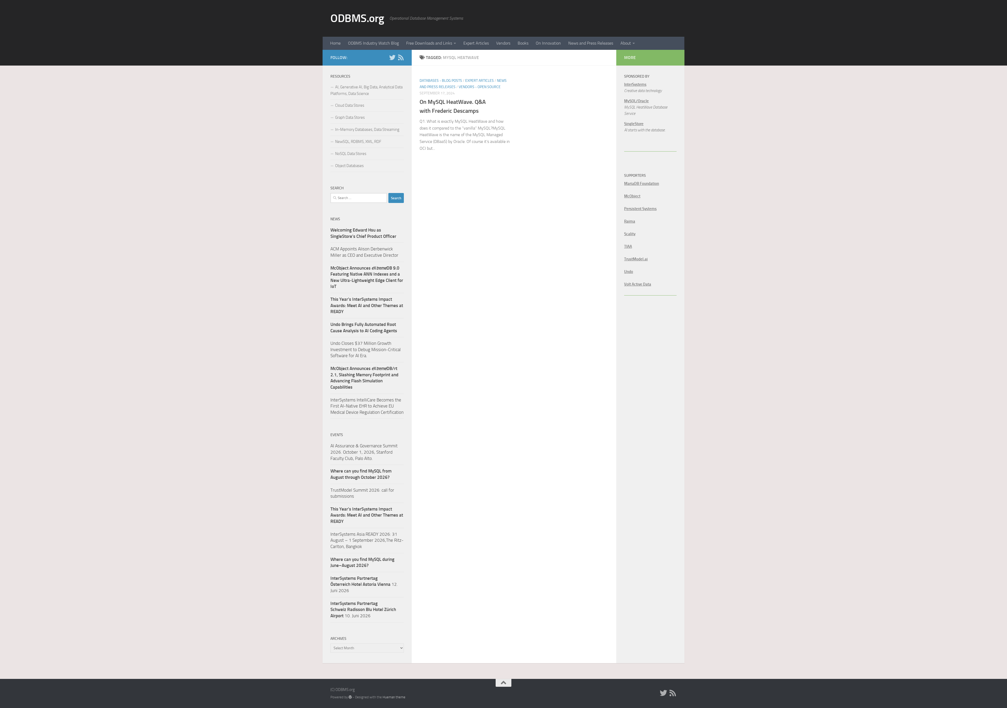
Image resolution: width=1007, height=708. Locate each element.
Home (335, 43)
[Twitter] (392, 57)
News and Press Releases (590, 43)
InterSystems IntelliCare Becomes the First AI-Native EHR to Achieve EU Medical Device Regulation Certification (367, 406)
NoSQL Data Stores (350, 153)
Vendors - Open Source (480, 87)
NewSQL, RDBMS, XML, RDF (358, 141)
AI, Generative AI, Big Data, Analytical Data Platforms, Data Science (366, 90)
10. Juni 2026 (363, 609)
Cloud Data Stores (349, 105)
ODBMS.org (357, 18)
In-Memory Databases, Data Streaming (367, 129)
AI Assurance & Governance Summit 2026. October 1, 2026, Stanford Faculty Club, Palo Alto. (364, 452)
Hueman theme (394, 697)
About (625, 43)
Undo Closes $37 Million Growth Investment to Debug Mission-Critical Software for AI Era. (365, 349)
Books (523, 43)
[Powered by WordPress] (350, 697)
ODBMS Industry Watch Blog (373, 43)
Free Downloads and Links (429, 43)
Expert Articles (476, 43)
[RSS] (401, 57)
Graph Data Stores (350, 117)
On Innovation (548, 43)
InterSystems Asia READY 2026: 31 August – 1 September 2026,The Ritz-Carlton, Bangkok (367, 540)
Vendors (503, 43)
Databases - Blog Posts (441, 80)
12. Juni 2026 (364, 584)
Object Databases (349, 165)
